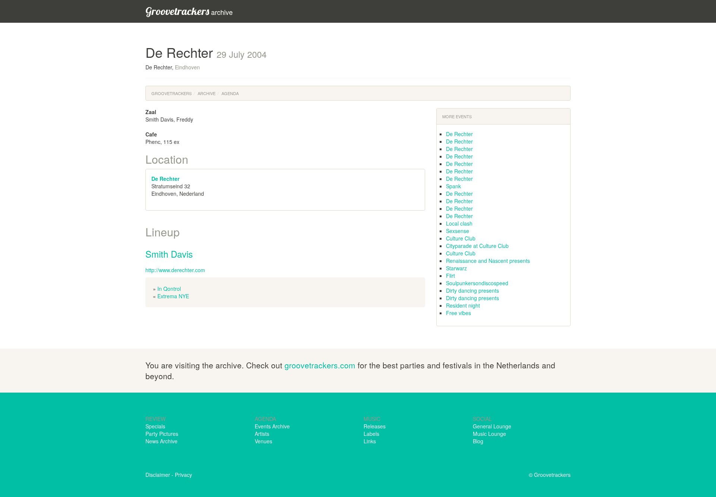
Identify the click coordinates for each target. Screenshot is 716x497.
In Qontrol (169, 288)
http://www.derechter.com (175, 270)
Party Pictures (161, 433)
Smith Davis (169, 253)
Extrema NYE (173, 296)
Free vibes (458, 313)
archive (189, 11)
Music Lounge (489, 433)
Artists (262, 433)
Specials (155, 426)
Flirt (450, 275)
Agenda (230, 93)
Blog (478, 441)
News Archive (161, 441)
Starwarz (456, 268)
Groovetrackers (171, 93)
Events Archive (272, 426)
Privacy (183, 474)
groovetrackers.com (320, 365)
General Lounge (492, 426)
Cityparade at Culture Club (477, 245)
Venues (263, 441)
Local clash (459, 223)
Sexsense (457, 231)
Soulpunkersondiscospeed (477, 283)
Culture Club (460, 238)
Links (370, 441)
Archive (207, 93)
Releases (375, 426)
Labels (371, 433)
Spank (453, 186)
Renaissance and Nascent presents (488, 260)
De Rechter (165, 178)
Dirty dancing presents (472, 290)
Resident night (463, 305)
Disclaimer (157, 474)
